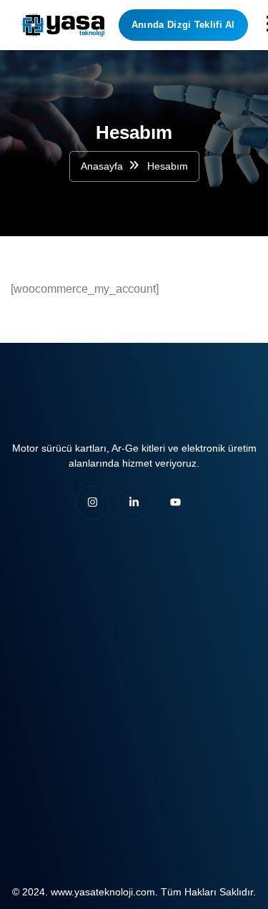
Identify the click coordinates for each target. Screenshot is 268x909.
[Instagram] (93, 502)
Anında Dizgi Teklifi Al (183, 24)
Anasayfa (102, 166)
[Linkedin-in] (134, 502)
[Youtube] (176, 502)
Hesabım (167, 166)
